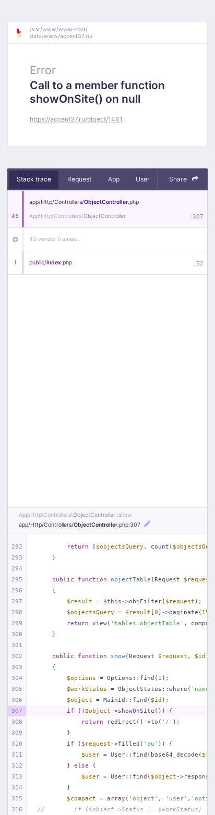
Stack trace (34, 179)
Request (79, 179)
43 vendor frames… (54, 239)
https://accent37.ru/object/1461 (76, 119)
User (143, 179)
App (114, 179)
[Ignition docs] (22, 33)
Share (178, 179)
